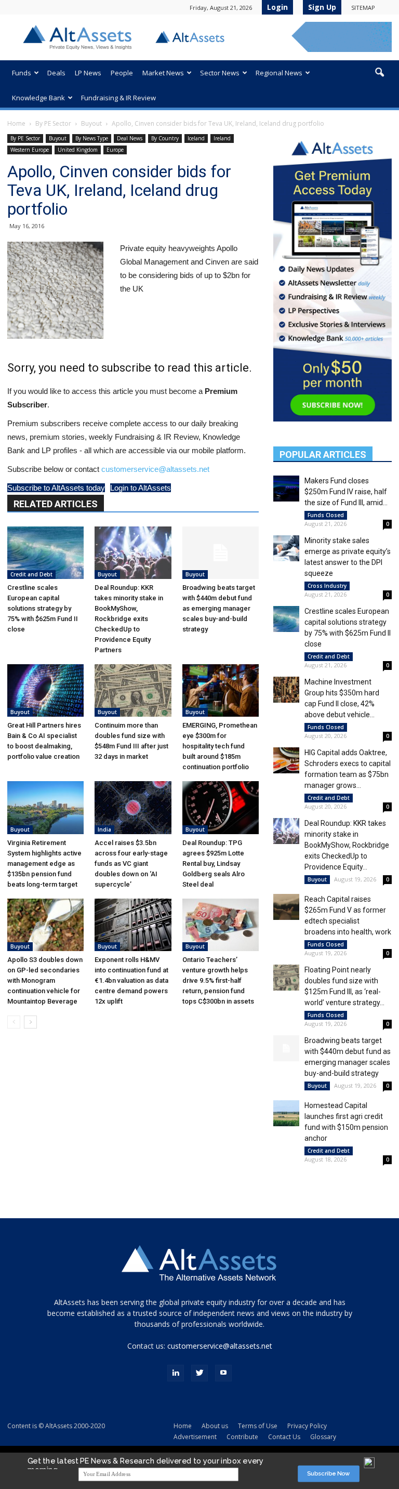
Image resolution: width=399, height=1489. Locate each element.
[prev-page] (13, 1022)
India (104, 829)
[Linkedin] (175, 1373)
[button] (379, 72)
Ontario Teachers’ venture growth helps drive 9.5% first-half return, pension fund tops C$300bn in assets (218, 980)
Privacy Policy (307, 1425)
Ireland (222, 138)
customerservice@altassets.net (155, 469)
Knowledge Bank (38, 97)
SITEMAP (363, 7)
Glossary (323, 1436)
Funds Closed (326, 515)
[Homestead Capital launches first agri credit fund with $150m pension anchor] (286, 1113)
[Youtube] (223, 1373)
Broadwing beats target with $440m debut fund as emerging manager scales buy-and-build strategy (218, 608)
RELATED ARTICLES (56, 503)
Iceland (196, 138)
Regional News (279, 72)
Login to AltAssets (140, 487)
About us (215, 1425)
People (122, 72)
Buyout (91, 123)
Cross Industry (327, 585)
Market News (163, 72)
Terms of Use (257, 1425)
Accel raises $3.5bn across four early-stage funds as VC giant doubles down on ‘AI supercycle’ (131, 863)
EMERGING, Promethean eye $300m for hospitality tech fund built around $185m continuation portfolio (219, 746)
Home (16, 123)
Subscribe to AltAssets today (56, 487)
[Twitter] (199, 1373)
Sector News (220, 72)
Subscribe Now (328, 1473)
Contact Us (284, 1436)
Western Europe (29, 149)
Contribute (242, 1436)
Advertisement (195, 1436)
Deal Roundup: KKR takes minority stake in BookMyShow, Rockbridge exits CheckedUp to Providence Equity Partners (129, 619)
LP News (88, 72)
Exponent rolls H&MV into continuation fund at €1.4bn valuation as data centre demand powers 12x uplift (131, 980)
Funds (21, 72)
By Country (165, 138)
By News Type (91, 138)
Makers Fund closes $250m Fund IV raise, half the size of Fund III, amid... (346, 492)
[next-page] (30, 1022)
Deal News (129, 138)
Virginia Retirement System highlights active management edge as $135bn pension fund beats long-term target (44, 863)
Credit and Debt (31, 574)
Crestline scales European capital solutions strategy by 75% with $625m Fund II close (42, 608)
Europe (115, 149)
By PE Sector (53, 123)
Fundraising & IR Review (118, 97)
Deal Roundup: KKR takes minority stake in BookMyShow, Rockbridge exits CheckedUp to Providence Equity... (346, 845)
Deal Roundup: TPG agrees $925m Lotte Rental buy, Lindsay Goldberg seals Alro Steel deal (213, 863)
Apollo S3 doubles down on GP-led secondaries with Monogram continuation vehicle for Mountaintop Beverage (45, 980)
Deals (56, 72)
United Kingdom (78, 149)
